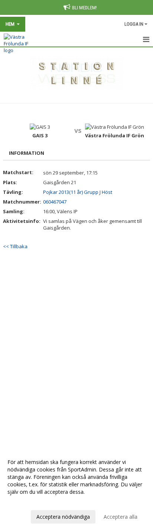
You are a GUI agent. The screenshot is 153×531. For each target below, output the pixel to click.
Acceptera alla (120, 516)
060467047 (54, 201)
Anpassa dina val (27, 501)
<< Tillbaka (15, 246)
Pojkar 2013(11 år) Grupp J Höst (77, 192)
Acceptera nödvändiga (63, 516)
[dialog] (76, 489)
